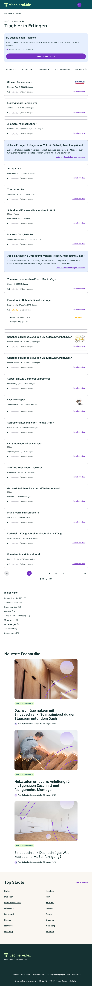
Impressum (76, 974)
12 (63, 573)
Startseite (8, 13)
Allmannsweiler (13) (13, 602)
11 (56, 573)
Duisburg (8, 931)
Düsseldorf (9, 908)
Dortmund (9, 914)
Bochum (50, 931)
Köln (48, 897)
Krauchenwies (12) (12, 607)
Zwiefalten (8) (10, 628)
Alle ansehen (82, 882)
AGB (68, 974)
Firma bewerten (78, 91)
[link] (46, 87)
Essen (49, 914)
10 (49, 573)
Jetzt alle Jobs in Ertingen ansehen (70, 157)
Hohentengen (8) (12, 624)
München (8, 897)
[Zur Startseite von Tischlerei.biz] (17, 5)
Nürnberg (50, 926)
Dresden (50, 920)
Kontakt (16, 974)
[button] (79, 5)
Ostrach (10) (9, 611)
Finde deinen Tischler (46, 56)
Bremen (7, 920)
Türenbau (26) (43, 69)
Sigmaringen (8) (11, 633)
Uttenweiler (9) (11, 620)
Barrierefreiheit (39, 974)
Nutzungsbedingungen (56, 974)
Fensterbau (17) (81, 69)
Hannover (8, 926)
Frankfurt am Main (12, 902)
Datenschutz (26, 974)
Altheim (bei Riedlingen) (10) (17, 615)
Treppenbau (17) (62, 69)
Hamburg (50, 891)
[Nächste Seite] (85, 573)
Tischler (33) (27, 69)
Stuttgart (50, 902)
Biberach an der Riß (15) (15, 598)
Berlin (7, 891)
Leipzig (49, 908)
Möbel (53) (11, 69)
